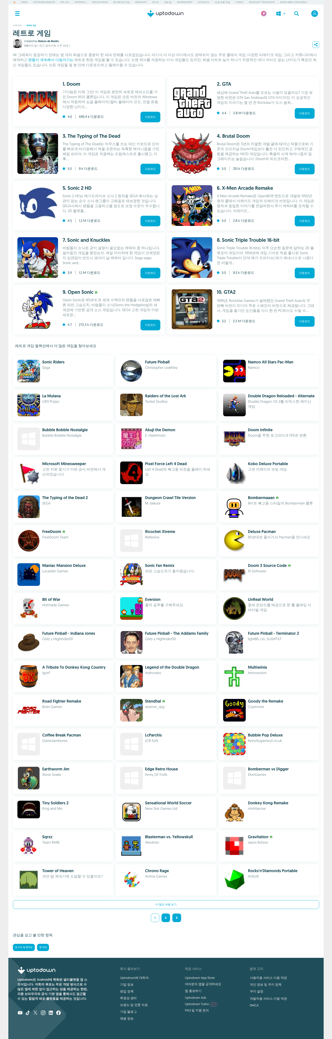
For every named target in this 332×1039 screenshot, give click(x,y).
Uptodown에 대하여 (134, 978)
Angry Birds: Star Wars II (293, 2)
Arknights (141, 2)
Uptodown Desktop (44, 2)
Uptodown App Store (200, 978)
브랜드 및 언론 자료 (134, 1005)
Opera (24, 2)
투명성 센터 (128, 998)
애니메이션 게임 (121, 2)
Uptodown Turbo (200, 1004)
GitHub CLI (203, 2)
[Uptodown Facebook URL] (58, 1013)
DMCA (254, 1005)
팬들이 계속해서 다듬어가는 (50, 60)
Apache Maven (100, 2)
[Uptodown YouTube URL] (20, 1013)
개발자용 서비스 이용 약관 (268, 998)
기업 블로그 (128, 1012)
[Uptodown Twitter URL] (35, 1013)
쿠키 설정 (256, 991)
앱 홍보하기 (193, 991)
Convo (239, 2)
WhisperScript (184, 2)
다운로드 (150, 117)
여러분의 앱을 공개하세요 (203, 984)
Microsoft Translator (262, 2)
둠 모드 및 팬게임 (24, 947)
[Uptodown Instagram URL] (43, 1013)
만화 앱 (168, 2)
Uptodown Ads (195, 998)
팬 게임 (43, 947)
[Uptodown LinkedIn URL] (51, 1013)
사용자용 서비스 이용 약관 (268, 978)
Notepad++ (81, 2)
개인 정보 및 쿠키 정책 (265, 984)
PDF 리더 (65, 2)
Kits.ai (155, 2)
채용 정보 (127, 1018)
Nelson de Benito (48, 41)
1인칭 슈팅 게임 (222, 2)
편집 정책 (127, 991)
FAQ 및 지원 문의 (197, 1010)
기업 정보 (127, 984)
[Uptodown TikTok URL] (27, 1013)
